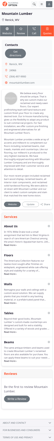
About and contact (14, 422)
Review (21, 33)
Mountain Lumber (17, 13)
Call (34, 33)
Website (7, 33)
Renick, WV (12, 20)
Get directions (15, 53)
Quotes (47, 33)
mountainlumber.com (22, 82)
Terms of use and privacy (18, 437)
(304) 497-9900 (17, 76)
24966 (12, 70)
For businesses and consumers (21, 430)
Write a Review (16, 399)
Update (30, 204)
